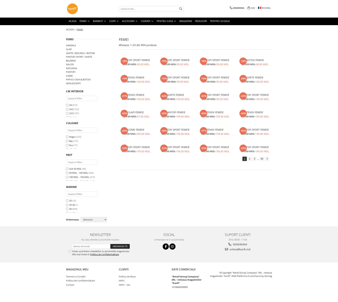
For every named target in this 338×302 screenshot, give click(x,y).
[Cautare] (181, 9)
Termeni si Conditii (75, 276)
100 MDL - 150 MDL (79, 177)
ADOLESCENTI (73, 83)
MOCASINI (71, 68)
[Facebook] (166, 246)
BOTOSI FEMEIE (255, 60)
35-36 (72, 204)
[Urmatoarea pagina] (267, 159)
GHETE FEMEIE (254, 77)
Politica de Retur (127, 276)
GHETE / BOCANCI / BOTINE (80, 53)
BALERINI (71, 60)
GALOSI (70, 64)
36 (70, 208)
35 (70, 200)
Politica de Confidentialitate (104, 254)
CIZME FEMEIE (136, 129)
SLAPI (69, 49)
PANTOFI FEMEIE (175, 112)
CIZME (69, 75)
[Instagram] (172, 246)
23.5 (71, 113)
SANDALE (71, 45)
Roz (71, 145)
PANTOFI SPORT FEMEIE (136, 60)
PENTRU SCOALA (220, 21)
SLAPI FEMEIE (136, 112)
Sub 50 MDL (75, 168)
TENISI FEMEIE (136, 77)
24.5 (71, 109)
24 (70, 105)
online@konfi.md (239, 249)
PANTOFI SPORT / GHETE (79, 56)
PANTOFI (71, 71)
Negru (72, 136)
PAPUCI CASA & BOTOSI (78, 79)
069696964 (239, 244)
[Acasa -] (83, 9)
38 (261, 158)
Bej (70, 141)
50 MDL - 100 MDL (78, 172)
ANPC (122, 280)
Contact (70, 284)
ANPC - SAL (124, 284)
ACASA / (71, 29)
